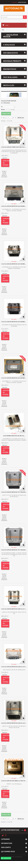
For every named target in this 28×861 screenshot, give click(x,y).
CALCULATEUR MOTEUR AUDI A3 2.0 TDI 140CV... (14, 723)
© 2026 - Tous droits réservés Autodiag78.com (11, 856)
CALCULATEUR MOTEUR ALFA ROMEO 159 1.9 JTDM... (14, 321)
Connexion (14, 2)
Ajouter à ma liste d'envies (4, 173)
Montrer (3, 109)
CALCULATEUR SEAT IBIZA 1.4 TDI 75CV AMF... (14, 780)
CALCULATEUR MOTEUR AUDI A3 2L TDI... (14, 609)
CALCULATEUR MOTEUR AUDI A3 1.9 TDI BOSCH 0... (14, 666)
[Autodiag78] (14, 8)
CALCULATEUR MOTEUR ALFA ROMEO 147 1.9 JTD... (14, 206)
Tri (1, 106)
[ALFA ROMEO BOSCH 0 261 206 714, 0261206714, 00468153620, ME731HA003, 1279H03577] (14, 422)
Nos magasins (10, 77)
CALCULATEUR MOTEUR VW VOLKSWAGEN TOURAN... (14, 550)
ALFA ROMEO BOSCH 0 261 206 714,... (14, 435)
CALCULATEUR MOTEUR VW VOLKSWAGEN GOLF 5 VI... (14, 492)
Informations (10, 53)
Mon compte (6, 847)
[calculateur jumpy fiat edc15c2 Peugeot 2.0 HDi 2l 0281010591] (14, 135)
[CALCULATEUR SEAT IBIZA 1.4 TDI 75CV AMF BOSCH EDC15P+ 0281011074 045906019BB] (14, 767)
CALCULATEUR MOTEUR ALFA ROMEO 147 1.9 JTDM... (14, 264)
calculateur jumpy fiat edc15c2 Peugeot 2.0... (14, 147)
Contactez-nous (22, 2)
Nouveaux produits (12, 61)
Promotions (9, 69)
